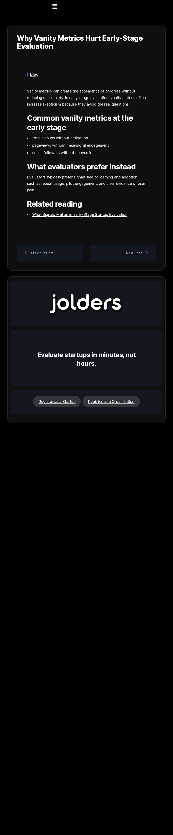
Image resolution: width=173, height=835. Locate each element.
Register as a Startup (57, 401)
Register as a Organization (111, 401)
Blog (34, 74)
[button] (54, 6)
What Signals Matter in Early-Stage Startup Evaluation (79, 214)
